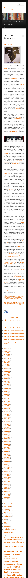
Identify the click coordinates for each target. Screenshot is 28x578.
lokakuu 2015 (6, 412)
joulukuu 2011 (7, 465)
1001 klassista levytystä (8, 503)
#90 (7, 242)
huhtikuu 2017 (7, 398)
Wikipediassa (18, 132)
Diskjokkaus (6, 509)
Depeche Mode (16, 537)
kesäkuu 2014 (6, 427)
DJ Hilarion (21, 21)
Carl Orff (22, 296)
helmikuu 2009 (7, 491)
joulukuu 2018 (7, 375)
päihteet (22, 301)
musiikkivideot (7, 556)
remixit (9, 567)
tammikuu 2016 (7, 410)
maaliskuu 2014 (7, 431)
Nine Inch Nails (7, 561)
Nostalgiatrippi (7, 528)
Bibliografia (19, 27)
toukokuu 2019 (7, 368)
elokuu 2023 (6, 350)
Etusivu (5, 21)
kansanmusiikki (11, 544)
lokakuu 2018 (6, 378)
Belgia (19, 296)
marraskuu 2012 (7, 450)
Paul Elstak (13, 302)
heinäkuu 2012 (7, 455)
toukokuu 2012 (7, 458)
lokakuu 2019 (6, 362)
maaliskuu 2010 (7, 483)
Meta (5, 522)
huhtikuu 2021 (7, 358)
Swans (12, 572)
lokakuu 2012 (6, 451)
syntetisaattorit (17, 304)
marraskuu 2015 (7, 411)
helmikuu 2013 (7, 445)
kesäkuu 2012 (6, 457)
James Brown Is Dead (8, 263)
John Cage (6, 544)
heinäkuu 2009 (7, 490)
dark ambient (8, 537)
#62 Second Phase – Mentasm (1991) (11, 37)
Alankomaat (10, 296)
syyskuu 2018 (6, 380)
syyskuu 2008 (6, 498)
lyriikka (5, 549)
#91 (22, 240)
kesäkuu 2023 (6, 352)
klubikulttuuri (8, 546)
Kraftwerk (9, 299)
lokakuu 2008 (6, 497)
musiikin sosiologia (13, 551)
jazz (23, 542)
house (11, 542)
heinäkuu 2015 (7, 417)
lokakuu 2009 (6, 488)
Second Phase (18, 303)
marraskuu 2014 (7, 421)
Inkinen (23, 278)
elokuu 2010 (6, 475)
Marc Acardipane (9, 301)
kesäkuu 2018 (6, 384)
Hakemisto (15, 21)
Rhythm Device (21, 302)
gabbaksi (22, 269)
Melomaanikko (9, 8)
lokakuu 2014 (6, 423)
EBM (22, 537)
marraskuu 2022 (7, 354)
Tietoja (10, 21)
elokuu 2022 (6, 355)
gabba (5, 298)
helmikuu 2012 (7, 463)
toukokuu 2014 (7, 428)
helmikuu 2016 (7, 408)
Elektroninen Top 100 (12, 295)
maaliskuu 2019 (7, 371)
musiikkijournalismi (12, 554)
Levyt (5, 519)
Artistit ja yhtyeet (7, 506)
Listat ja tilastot (7, 520)
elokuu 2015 (6, 415)
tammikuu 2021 (7, 360)
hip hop (7, 542)
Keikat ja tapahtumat (8, 515)
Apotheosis (15, 296)
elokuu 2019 (6, 365)
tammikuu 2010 (7, 485)
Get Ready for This (12, 262)
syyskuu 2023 (6, 348)
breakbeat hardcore (13, 78)
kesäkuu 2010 (6, 478)
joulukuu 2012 (7, 448)
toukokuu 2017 (7, 397)
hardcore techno (9, 298)
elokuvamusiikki (8, 539)
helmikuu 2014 (7, 432)
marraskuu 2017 (7, 392)
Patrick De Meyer (7, 302)
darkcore (18, 108)
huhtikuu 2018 (7, 387)
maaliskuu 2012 (7, 461)
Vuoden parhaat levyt (8, 532)
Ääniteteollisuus (7, 505)
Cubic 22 (5, 297)
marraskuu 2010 (7, 471)
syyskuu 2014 (6, 424)
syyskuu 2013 (6, 440)
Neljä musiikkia (7, 526)
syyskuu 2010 (6, 474)
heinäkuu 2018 (7, 382)
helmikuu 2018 (7, 390)
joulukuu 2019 (7, 361)
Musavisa (6, 523)
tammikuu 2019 (7, 374)
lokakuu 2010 (6, 473)
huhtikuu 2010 (7, 481)
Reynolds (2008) (9, 72)
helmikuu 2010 (7, 484)
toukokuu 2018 (7, 385)
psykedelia (13, 564)
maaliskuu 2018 (7, 388)
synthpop (7, 575)
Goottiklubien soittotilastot (8, 24)
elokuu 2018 (6, 381)
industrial (18, 542)
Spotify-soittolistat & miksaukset (9, 27)
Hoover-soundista (17, 118)
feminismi (19, 539)
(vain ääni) (8, 44)
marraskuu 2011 (7, 467)
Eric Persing (9, 297)
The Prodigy (11, 306)
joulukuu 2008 (7, 494)
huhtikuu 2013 (7, 442)
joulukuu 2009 (7, 487)
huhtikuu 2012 (7, 460)
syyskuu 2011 (6, 468)
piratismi (14, 561)
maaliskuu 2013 (7, 444)
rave (16, 302)
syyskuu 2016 (6, 402)
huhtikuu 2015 (7, 418)
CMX (5, 537)
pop (19, 561)
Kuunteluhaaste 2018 (8, 518)
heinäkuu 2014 (7, 425)
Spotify (7, 571)
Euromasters (18, 297)
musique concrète (10, 559)
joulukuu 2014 (7, 420)
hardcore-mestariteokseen (13, 256)
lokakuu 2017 (6, 394)
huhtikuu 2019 (7, 370)
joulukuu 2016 (7, 401)
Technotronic (6, 306)
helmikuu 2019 (7, 372)
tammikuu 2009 (7, 493)
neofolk (19, 559)
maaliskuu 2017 (7, 400)
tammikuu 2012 (7, 464)
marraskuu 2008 (7, 495)
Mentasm (19, 117)
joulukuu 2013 (7, 435)
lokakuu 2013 (6, 438)
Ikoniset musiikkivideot (8, 513)
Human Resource (16, 298)
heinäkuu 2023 (7, 351)
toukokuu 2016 (7, 407)
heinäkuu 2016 (7, 404)
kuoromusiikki (14, 299)
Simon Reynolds (10, 304)
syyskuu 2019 (6, 364)
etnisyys (14, 297)
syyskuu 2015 (6, 414)
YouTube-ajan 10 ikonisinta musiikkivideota (13, 320)
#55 (4, 110)
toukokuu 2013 (7, 441)
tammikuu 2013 (7, 447)
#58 (18, 78)
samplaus (13, 303)
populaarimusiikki (7, 564)
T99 (20, 304)
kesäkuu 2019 (6, 367)
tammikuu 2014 (7, 434)
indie (14, 542)
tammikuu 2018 (7, 391)
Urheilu (5, 530)
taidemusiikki (17, 575)
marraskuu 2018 (7, 377)
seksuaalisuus (8, 569)
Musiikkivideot (7, 525)
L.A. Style (19, 299)
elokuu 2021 (6, 357)
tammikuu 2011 (7, 470)
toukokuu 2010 (7, 480)
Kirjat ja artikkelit (7, 516)
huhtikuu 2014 (7, 430)
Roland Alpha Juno (12, 122)
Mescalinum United (17, 301)
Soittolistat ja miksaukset (9, 529)
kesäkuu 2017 (6, 395)
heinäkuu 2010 (7, 477)
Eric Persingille (13, 131)
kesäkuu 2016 (6, 405)
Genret (5, 512)
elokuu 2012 (6, 454)
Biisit (5, 508)
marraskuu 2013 (7, 437)
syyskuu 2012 (6, 453)
